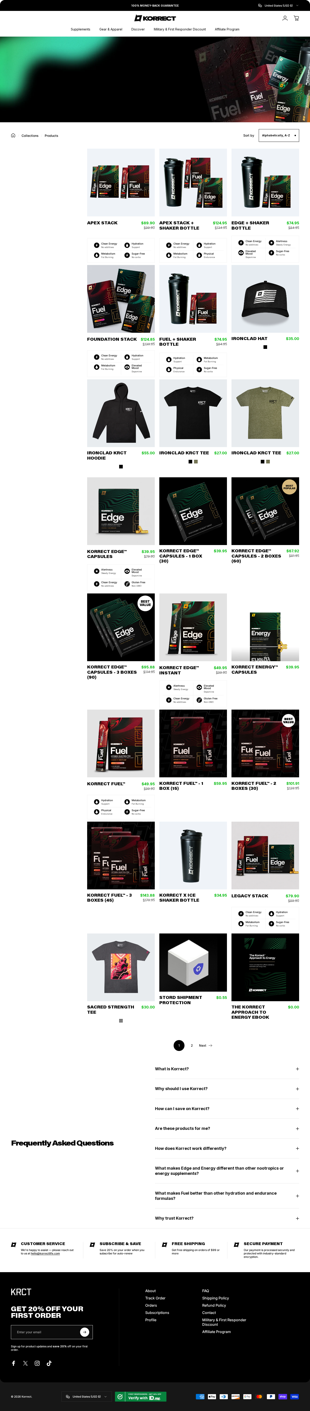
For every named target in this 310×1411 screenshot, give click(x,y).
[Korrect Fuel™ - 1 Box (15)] (193, 743)
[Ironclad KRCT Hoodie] (121, 413)
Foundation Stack (112, 340)
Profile (150, 1320)
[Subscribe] (84, 1332)
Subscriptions (157, 1312)
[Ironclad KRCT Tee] (193, 413)
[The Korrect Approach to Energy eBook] (265, 967)
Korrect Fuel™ (106, 784)
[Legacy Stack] (265, 855)
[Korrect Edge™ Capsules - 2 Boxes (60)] (265, 511)
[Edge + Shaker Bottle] (265, 182)
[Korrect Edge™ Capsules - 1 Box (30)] (193, 511)
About (150, 1290)
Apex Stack (102, 223)
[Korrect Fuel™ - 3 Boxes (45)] (121, 855)
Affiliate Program (216, 1331)
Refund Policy (214, 1305)
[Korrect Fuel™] (121, 743)
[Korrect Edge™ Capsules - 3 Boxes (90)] (121, 627)
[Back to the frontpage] (13, 135)
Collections (30, 136)
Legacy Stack (249, 896)
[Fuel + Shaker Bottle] (193, 299)
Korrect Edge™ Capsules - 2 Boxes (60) (256, 556)
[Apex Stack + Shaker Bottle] (193, 182)
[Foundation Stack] (121, 299)
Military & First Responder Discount (224, 1322)
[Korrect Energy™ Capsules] (265, 627)
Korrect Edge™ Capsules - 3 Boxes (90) (112, 672)
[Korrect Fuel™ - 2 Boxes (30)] (265, 743)
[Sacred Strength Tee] (121, 967)
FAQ (205, 1290)
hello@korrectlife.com (45, 1253)
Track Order (155, 1298)
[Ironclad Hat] (265, 299)
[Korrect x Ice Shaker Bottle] (193, 855)
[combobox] (278, 5)
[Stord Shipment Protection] (193, 962)
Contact (209, 1312)
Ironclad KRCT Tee (184, 453)
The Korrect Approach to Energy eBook (250, 1013)
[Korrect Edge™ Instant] (193, 627)
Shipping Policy (215, 1298)
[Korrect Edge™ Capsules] (121, 511)
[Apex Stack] (121, 182)
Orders (151, 1305)
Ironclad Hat (249, 339)
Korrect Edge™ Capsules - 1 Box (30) (180, 556)
